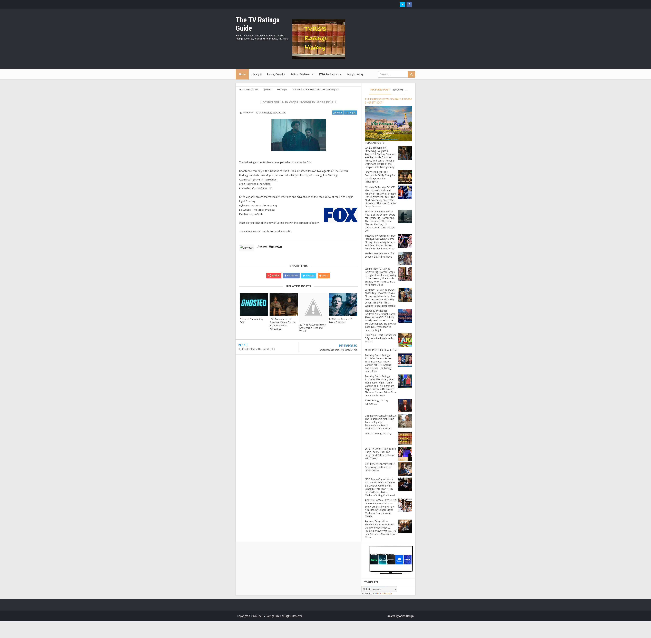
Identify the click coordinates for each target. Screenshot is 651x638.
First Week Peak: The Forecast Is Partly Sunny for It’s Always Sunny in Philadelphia (380, 176)
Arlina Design (406, 615)
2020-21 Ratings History (378, 433)
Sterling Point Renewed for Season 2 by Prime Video (379, 255)
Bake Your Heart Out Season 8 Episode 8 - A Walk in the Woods (381, 338)
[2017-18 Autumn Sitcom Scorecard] (313, 307)
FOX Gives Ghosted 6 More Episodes (340, 320)
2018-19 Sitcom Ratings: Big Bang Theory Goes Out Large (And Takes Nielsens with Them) (380, 453)
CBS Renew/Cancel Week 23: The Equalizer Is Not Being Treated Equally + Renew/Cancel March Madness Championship (380, 422)
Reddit (275, 275)
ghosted (337, 112)
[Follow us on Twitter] (402, 4)
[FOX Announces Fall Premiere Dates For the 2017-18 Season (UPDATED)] (283, 304)
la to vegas (350, 112)
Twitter (309, 275)
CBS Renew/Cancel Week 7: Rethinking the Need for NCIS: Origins (380, 467)
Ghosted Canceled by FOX (251, 320)
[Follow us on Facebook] (409, 4)
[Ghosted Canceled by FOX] (254, 304)
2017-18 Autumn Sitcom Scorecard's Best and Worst (312, 328)
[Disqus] (298, 406)
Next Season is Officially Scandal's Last (338, 350)
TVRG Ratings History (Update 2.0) (376, 402)
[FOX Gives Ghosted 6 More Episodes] (343, 304)
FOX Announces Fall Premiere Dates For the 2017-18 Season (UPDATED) (282, 323)
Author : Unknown (270, 246)
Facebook (292, 275)
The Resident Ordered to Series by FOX (256, 349)
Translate (386, 593)
